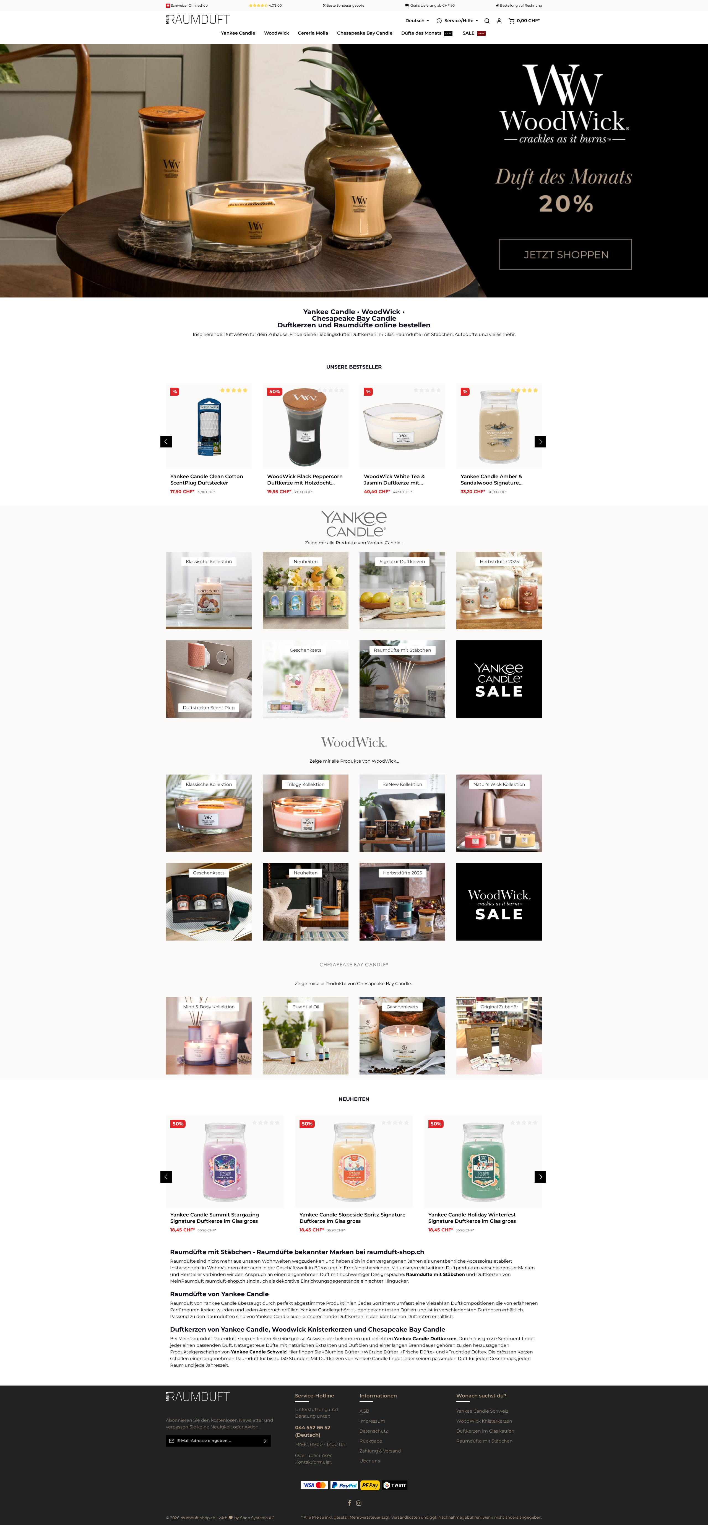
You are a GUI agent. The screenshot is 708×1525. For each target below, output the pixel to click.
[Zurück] (166, 441)
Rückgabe (371, 1441)
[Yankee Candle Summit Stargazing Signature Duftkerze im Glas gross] (225, 1161)
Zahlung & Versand (380, 1451)
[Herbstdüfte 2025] (499, 590)
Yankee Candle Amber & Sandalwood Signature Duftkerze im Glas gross (491, 479)
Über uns (370, 1461)
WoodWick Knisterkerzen (484, 1421)
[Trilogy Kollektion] (305, 813)
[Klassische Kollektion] (209, 590)
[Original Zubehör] (499, 1036)
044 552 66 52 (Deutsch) (312, 1431)
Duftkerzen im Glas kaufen (485, 1431)
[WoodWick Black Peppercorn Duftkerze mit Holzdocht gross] (305, 426)
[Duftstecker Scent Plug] (209, 679)
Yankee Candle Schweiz (482, 1411)
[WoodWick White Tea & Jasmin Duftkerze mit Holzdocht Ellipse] (402, 426)
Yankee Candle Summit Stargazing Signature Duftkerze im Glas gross (214, 1218)
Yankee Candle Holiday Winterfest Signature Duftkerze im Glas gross (472, 1218)
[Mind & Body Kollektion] (209, 1036)
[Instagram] (359, 1504)
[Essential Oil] (305, 1036)
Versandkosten (405, 1517)
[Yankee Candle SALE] (499, 679)
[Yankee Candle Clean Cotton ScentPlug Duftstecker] (209, 426)
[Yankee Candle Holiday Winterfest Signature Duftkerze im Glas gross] (483, 1161)
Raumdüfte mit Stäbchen (484, 1441)
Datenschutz (374, 1431)
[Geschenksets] (305, 679)
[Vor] (540, 441)
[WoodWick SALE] (499, 902)
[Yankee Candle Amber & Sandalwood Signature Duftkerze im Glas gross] (499, 426)
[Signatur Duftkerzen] (402, 590)
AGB (364, 1411)
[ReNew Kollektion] (402, 813)
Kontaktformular (313, 1462)
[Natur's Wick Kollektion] (499, 813)
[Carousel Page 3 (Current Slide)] (699, 179)
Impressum (372, 1421)
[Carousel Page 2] (699, 174)
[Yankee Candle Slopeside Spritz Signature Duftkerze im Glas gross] (354, 1161)
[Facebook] (349, 1504)
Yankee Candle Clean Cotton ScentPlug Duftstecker (206, 479)
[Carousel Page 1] (699, 168)
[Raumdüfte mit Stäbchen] (402, 679)
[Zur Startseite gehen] (198, 21)
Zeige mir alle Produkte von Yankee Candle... (354, 542)
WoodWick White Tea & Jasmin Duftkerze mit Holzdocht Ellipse (394, 479)
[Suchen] (487, 20)
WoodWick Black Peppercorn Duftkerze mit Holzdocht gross (305, 479)
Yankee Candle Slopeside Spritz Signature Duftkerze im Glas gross (352, 1218)
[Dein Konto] (499, 20)
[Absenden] (265, 1441)
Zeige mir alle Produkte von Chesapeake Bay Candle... (354, 983)
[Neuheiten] (305, 590)
